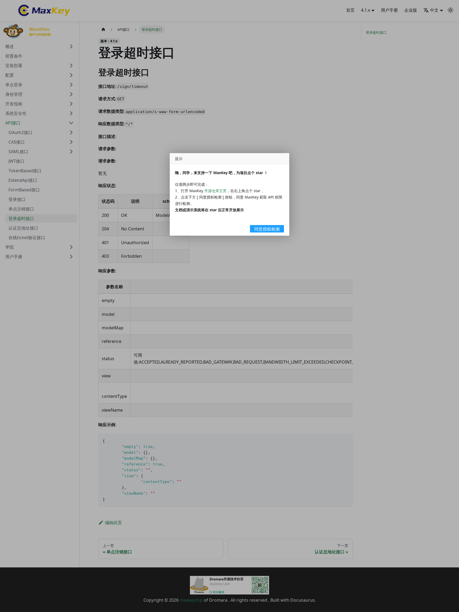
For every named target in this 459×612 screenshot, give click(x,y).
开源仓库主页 (215, 190)
